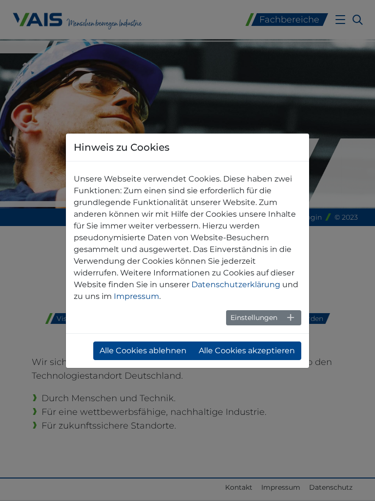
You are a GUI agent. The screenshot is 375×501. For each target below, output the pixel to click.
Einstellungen (253, 317)
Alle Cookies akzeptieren (247, 350)
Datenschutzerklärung (235, 284)
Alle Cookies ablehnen (143, 350)
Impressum (136, 296)
